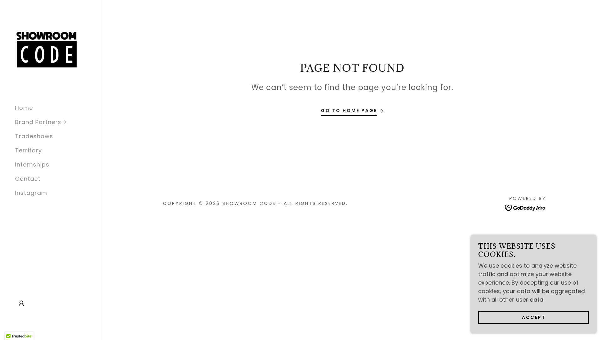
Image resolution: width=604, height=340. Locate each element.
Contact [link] (28, 179)
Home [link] (24, 108)
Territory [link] (28, 150)
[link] (46, 49)
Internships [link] (32, 164)
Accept (533, 317)
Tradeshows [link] (34, 136)
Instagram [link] (31, 193)
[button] (58, 122)
